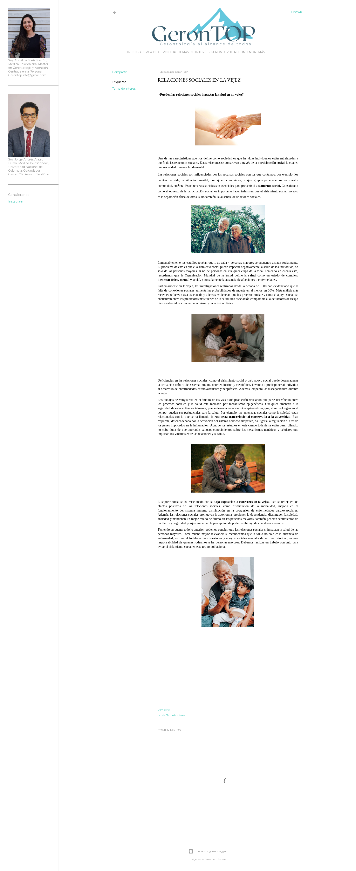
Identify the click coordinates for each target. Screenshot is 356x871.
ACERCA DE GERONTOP (157, 52)
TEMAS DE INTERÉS (193, 52)
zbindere (220, 859)
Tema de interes (124, 88)
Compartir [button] (119, 72)
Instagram (15, 201)
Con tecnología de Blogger (210, 851)
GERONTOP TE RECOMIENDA (233, 52)
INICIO (132, 52)
